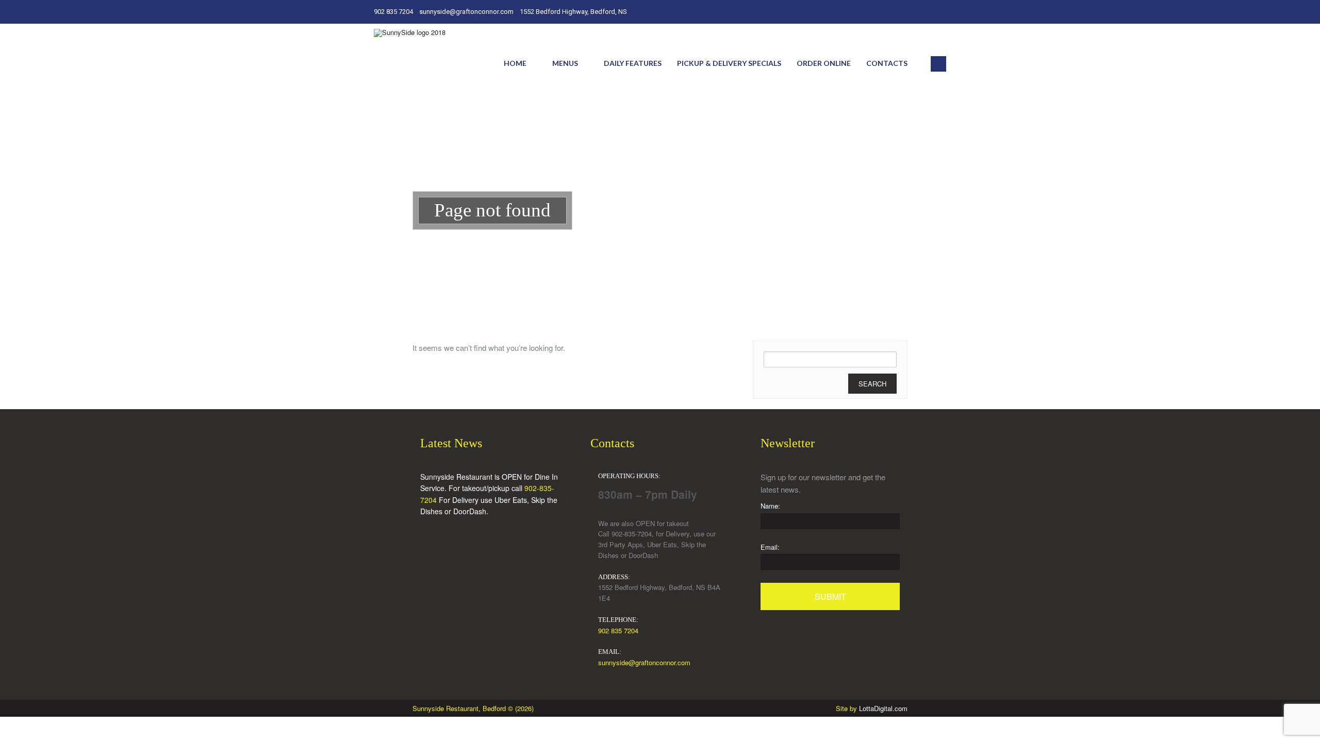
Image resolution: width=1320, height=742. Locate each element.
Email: (770, 547)
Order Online (824, 63)
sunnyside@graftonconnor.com (644, 662)
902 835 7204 (618, 630)
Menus (565, 63)
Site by (872, 708)
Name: (770, 506)
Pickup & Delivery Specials (729, 63)
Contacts (887, 63)
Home (515, 63)
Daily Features (633, 63)
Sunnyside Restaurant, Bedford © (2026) (473, 708)
